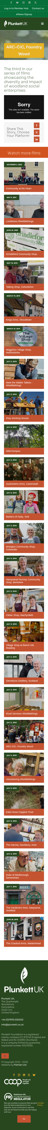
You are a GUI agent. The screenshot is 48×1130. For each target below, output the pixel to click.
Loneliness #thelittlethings (19, 221)
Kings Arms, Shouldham (19, 319)
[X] (36, 132)
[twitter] (29, 1075)
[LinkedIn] (36, 139)
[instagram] (19, 1075)
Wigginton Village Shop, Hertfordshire (18, 351)
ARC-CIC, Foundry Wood (19, 746)
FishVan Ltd (20, 1064)
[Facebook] (36, 125)
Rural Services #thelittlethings (22, 713)
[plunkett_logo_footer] (24, 968)
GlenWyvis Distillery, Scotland (22, 680)
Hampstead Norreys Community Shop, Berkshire (23, 581)
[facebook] (14, 1075)
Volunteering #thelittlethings (20, 779)
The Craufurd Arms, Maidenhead (23, 943)
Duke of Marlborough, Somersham (17, 876)
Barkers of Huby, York (17, 516)
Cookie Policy (40, 1104)
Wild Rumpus (13, 451)
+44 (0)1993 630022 (12, 1019)
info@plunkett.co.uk (12, 1024)
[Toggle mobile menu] (42, 23)
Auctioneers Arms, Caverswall (22, 484)
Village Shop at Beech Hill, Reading (20, 646)
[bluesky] (34, 1075)
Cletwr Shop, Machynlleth (19, 615)
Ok (24, 1119)
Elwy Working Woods (17, 418)
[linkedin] (24, 1075)
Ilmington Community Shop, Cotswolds (20, 548)
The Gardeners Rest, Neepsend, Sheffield (23, 909)
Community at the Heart (18, 188)
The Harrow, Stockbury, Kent (21, 845)
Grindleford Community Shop (21, 254)
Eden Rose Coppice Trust (19, 812)
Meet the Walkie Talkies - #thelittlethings (19, 384)
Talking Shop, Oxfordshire (19, 287)
